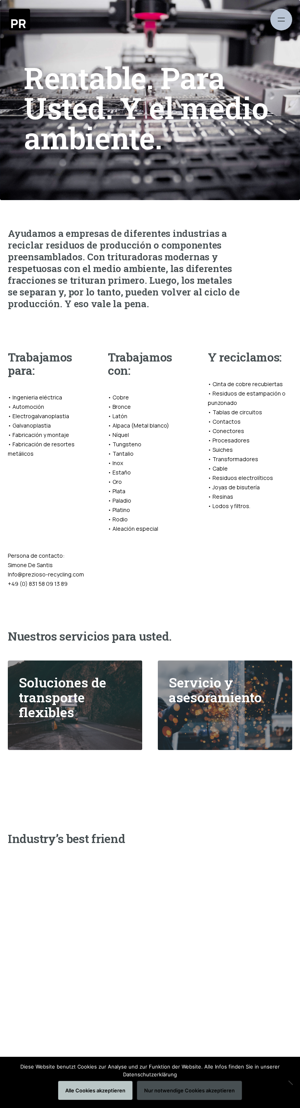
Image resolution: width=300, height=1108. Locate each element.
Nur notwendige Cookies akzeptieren (189, 1090)
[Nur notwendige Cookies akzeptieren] (290, 1083)
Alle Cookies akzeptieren (95, 1090)
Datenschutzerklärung (150, 1074)
